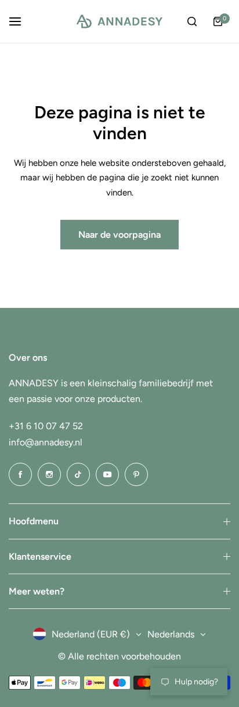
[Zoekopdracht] (192, 21)
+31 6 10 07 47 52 (46, 426)
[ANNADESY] (119, 21)
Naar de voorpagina (119, 234)
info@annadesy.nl (45, 442)
